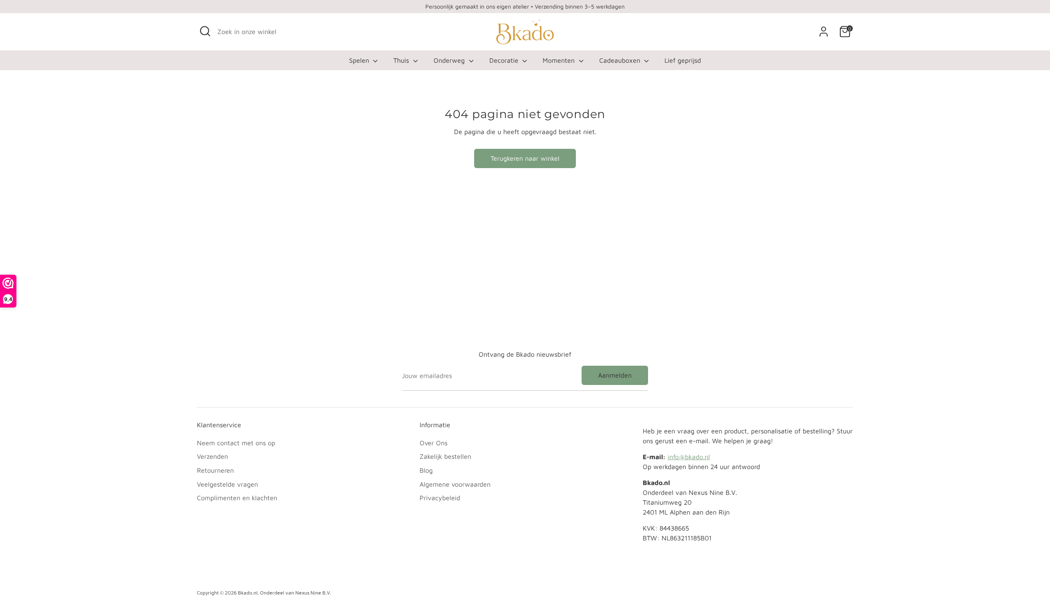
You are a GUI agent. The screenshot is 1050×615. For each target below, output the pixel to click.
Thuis (402, 60)
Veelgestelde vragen (227, 484)
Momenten (560, 60)
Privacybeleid (440, 497)
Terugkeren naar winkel (525, 158)
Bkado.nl (248, 593)
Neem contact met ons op (236, 442)
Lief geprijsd (682, 60)
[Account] (823, 31)
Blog (426, 470)
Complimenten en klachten (237, 497)
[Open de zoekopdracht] (205, 31)
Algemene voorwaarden (455, 484)
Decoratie (504, 60)
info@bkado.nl (689, 456)
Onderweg (450, 60)
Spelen (360, 60)
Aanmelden (615, 375)
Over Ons (433, 442)
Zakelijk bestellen (445, 456)
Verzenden (212, 456)
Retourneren (215, 470)
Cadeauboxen (620, 60)
